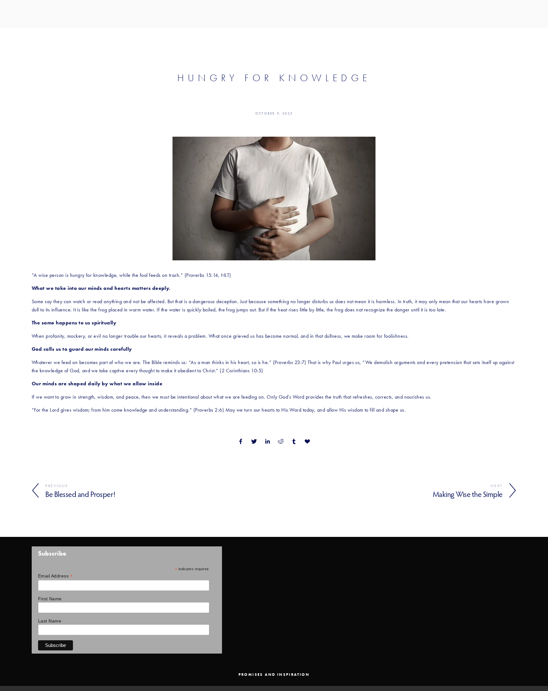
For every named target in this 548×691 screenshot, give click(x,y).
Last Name (49, 620)
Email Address (55, 576)
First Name (50, 598)
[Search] (34, 13)
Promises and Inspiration (274, 674)
